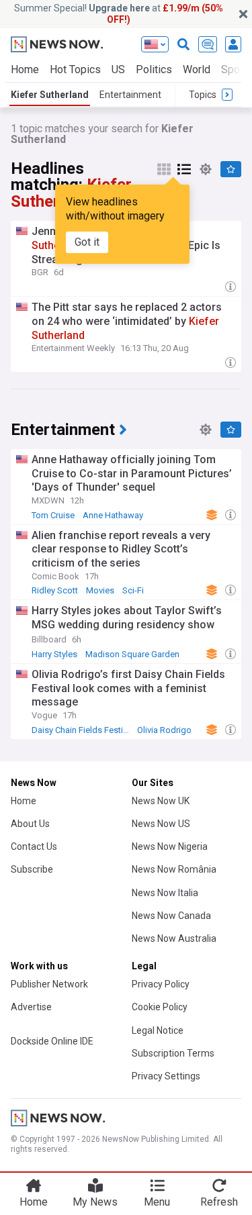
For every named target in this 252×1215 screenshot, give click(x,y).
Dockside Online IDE (52, 1041)
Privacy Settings (166, 1076)
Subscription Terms (173, 1053)
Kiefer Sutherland (50, 94)
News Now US (161, 823)
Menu (157, 1202)
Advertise (31, 1007)
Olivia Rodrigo (164, 730)
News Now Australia (174, 938)
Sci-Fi (133, 590)
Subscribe (32, 869)
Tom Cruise (53, 515)
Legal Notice (157, 1030)
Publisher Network (49, 984)
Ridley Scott (55, 590)
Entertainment (130, 94)
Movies (100, 590)
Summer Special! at (118, 14)
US (118, 69)
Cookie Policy (159, 1007)
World (196, 69)
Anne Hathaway (113, 515)
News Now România (174, 869)
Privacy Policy (161, 984)
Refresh (219, 1202)
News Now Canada (171, 915)
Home (25, 69)
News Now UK (161, 800)
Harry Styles (54, 654)
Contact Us (34, 846)
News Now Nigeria (170, 846)
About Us (30, 823)
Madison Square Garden (132, 654)
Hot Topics (75, 69)
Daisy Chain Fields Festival (83, 730)
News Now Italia (165, 892)
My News (95, 1202)
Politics (154, 69)
